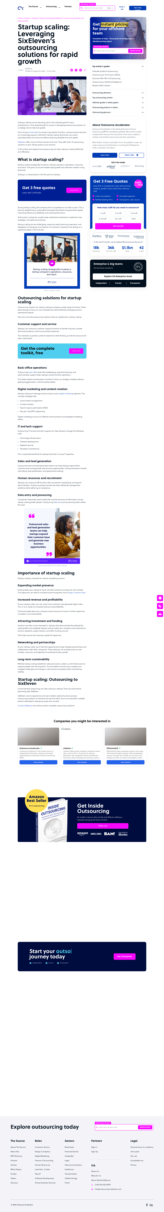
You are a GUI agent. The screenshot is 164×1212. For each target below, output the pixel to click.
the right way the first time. (56, 618)
